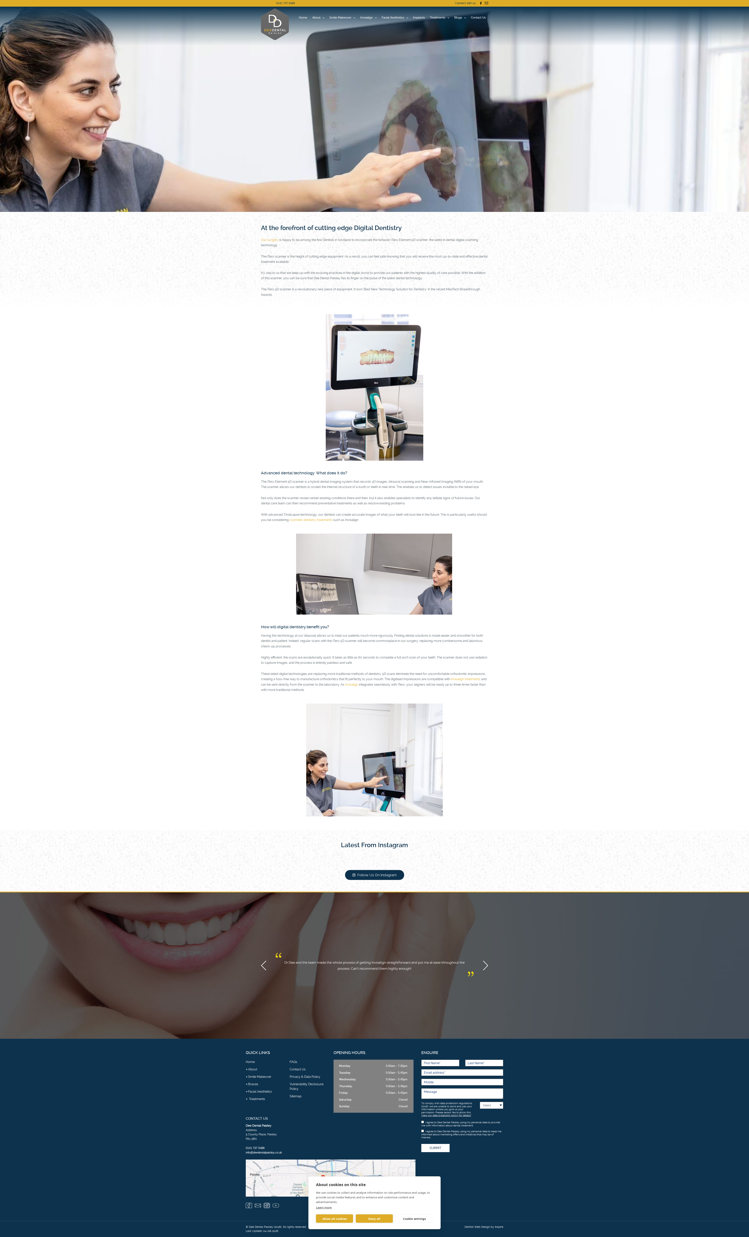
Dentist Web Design (477, 1226)
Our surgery (270, 240)
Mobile (429, 1082)
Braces (253, 1084)
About (316, 17)
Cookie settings (414, 1219)
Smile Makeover (340, 17)
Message (430, 1091)
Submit (435, 1148)
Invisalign (366, 17)
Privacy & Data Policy (305, 1077)
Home (303, 17)
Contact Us (478, 17)
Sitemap (296, 1096)
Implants (419, 17)
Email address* (434, 1072)
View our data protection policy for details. (446, 1115)
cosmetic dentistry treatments (310, 520)
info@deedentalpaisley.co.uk (264, 1152)
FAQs (293, 1062)
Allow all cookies (334, 1219)
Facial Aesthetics (393, 17)
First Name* (432, 1063)
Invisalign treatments (465, 679)
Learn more (324, 1207)
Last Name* (476, 1063)
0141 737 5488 (285, 3)
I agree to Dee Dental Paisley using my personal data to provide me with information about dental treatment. (460, 1124)
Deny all (374, 1219)
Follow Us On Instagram (377, 875)
